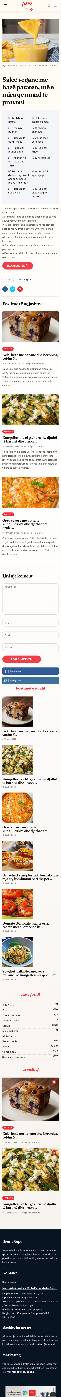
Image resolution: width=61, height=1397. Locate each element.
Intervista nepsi (10, 1020)
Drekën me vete (11, 1015)
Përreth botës (9, 1041)
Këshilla (6, 1025)
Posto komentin (21, 659)
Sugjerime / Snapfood (13, 1057)
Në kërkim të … (10, 1036)
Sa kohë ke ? (9, 1051)
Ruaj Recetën (16, 266)
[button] (55, 5)
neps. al (11, 65)
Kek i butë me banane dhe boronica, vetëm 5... (30, 357)
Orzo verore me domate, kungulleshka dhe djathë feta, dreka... (25, 524)
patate (8, 279)
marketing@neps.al (23, 1371)
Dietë (5, 1010)
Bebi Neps (8, 1005)
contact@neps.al (44, 1344)
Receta (6, 1046)
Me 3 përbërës (10, 1030)
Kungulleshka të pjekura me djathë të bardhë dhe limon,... (29, 439)
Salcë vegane (24, 279)
